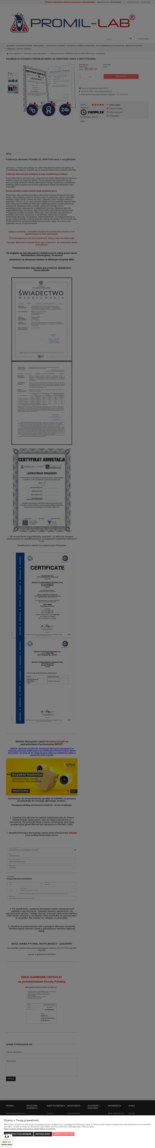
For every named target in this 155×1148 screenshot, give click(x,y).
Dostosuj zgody (43, 1134)
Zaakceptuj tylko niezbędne (18, 1134)
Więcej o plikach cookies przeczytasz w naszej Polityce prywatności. (30, 1129)
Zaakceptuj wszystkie (63, 1134)
